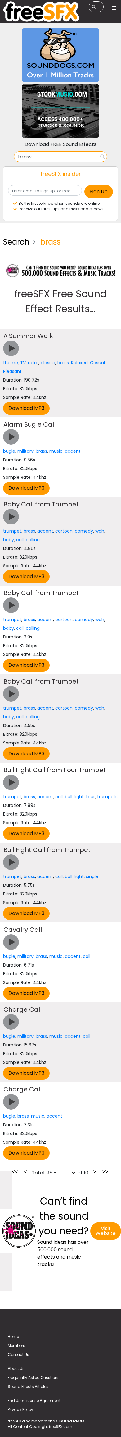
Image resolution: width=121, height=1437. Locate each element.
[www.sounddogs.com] (60, 54)
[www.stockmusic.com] (60, 110)
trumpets (107, 797)
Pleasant (12, 371)
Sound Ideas (71, 1421)
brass (63, 362)
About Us (16, 1368)
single (92, 876)
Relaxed (79, 362)
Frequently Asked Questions (34, 1377)
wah (99, 531)
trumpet (12, 531)
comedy (84, 531)
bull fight (74, 797)
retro (33, 362)
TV (23, 362)
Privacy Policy (20, 1409)
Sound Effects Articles (28, 1386)
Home (13, 1336)
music (56, 451)
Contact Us (18, 1354)
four (90, 797)
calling (33, 540)
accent (73, 451)
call (20, 540)
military (25, 451)
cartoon (64, 531)
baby (8, 540)
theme (10, 362)
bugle (9, 451)
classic (48, 362)
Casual (97, 362)
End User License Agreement (34, 1400)
